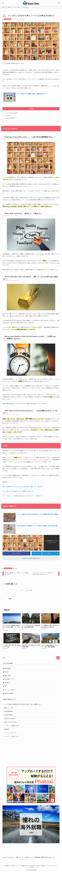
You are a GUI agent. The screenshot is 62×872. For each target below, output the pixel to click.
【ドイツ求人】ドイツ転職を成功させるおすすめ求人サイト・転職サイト (22, 496)
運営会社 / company (9, 718)
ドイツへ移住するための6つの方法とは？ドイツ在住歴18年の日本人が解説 (37, 514)
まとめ (8, 115)
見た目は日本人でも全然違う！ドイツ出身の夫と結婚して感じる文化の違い (37, 525)
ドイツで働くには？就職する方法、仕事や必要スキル (31, 93)
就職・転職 (8, 675)
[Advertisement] (31, 752)
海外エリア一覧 (8, 708)
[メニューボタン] (3, 3)
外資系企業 (8, 668)
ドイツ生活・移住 (7, 19)
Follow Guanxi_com (34, 558)
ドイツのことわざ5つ (12, 113)
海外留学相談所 (8, 715)
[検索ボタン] (59, 3)
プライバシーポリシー (10, 732)
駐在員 (6, 672)
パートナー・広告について (11, 736)
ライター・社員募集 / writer (11, 725)
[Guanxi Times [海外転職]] (31, 3)
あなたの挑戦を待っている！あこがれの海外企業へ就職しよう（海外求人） (23, 486)
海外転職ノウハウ (9, 679)
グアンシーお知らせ (10, 689)
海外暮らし (8, 682)
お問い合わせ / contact (10, 722)
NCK (10, 598)
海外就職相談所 (8, 711)
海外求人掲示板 (9, 693)
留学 (6, 686)
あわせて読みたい (11, 118)
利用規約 (6, 729)
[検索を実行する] (58, 657)
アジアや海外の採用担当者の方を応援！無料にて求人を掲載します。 (23, 704)
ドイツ (15, 568)
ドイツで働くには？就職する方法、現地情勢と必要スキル (18, 491)
